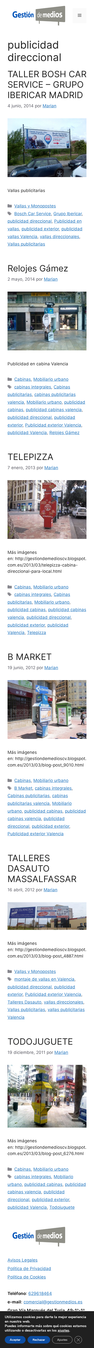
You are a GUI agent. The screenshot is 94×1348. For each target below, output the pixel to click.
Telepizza (36, 632)
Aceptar (15, 1340)
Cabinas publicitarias (29, 795)
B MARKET (30, 656)
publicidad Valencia (27, 432)
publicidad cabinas (27, 609)
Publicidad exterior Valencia (53, 425)
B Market (23, 788)
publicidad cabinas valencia (54, 409)
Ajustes (62, 1340)
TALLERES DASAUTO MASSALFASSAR (42, 868)
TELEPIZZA (30, 456)
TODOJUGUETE (40, 1041)
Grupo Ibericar (67, 213)
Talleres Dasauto (24, 1002)
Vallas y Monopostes (35, 205)
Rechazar (39, 1340)
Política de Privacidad (29, 1268)
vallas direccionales (59, 236)
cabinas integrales (32, 387)
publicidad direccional (30, 221)
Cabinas (22, 379)
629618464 (40, 1293)
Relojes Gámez (38, 268)
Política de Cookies (27, 1277)
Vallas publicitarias (26, 244)
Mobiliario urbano (50, 379)
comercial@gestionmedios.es (53, 1301)
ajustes (63, 1330)
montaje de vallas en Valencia (44, 979)
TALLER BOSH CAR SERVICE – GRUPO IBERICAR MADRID (47, 84)
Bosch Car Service (32, 213)
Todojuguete (62, 1207)
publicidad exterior (40, 228)
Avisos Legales (23, 1260)
